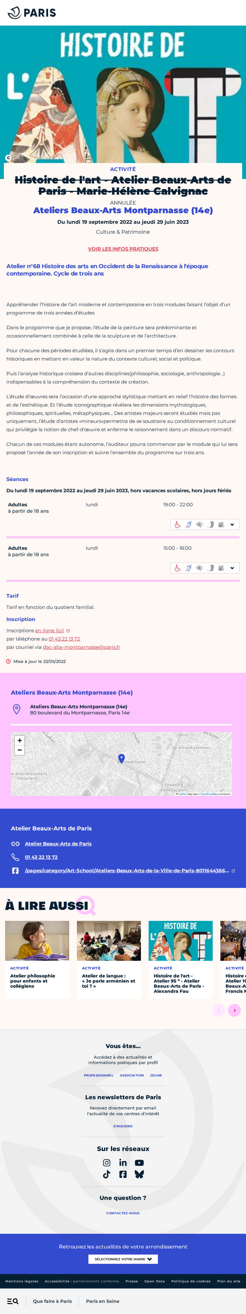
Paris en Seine (102, 1301)
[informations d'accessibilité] (205, 524)
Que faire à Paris (52, 1301)
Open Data (154, 1281)
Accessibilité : (82, 1281)
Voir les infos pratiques (123, 249)
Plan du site (229, 1281)
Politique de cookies (191, 1281)
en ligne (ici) (49, 630)
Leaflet (182, 794)
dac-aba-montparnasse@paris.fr (81, 647)
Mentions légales (21, 1281)
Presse (132, 1281)
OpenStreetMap (209, 794)
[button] (121, 759)
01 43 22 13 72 (64, 639)
